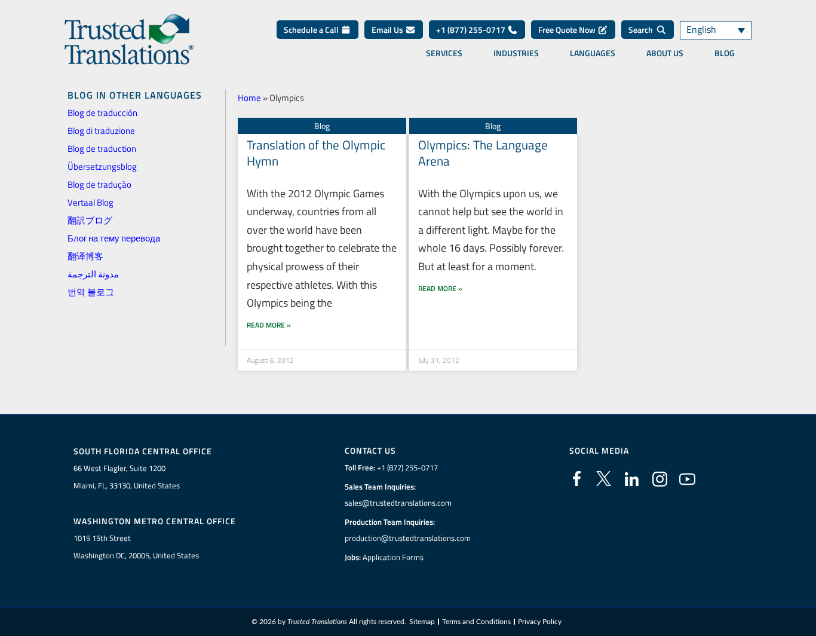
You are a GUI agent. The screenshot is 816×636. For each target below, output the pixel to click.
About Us (664, 53)
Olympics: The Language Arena (483, 152)
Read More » (269, 325)
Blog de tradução (99, 184)
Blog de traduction (102, 148)
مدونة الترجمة (93, 274)
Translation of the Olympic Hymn (316, 152)
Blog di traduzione (101, 130)
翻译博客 (85, 256)
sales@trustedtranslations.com (398, 503)
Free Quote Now (567, 29)
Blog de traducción (102, 113)
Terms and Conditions (476, 621)
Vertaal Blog (90, 202)
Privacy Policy (540, 621)
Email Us (388, 29)
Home (249, 98)
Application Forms (393, 557)
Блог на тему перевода (114, 238)
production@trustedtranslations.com (408, 538)
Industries (516, 53)
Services (444, 53)
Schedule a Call (312, 29)
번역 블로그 (91, 292)
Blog (724, 53)
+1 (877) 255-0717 (471, 29)
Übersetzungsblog (102, 166)
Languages (592, 53)
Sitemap (422, 621)
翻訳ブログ (90, 220)
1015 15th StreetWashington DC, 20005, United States (136, 546)
